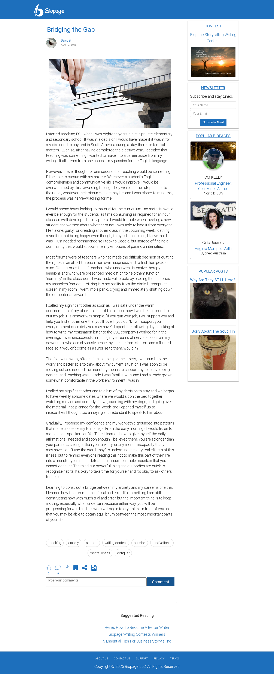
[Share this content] (84, 568)
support (92, 543)
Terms (174, 658)
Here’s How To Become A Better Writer (137, 627)
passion (140, 543)
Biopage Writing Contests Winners (137, 634)
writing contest (116, 543)
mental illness (100, 553)
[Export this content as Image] (94, 568)
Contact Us (122, 658)
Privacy (158, 658)
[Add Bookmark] (75, 568)
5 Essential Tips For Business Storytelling (137, 641)
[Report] (67, 567)
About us (101, 658)
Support (142, 658)
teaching (54, 543)
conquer (123, 553)
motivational (162, 543)
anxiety (73, 543)
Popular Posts (213, 271)
